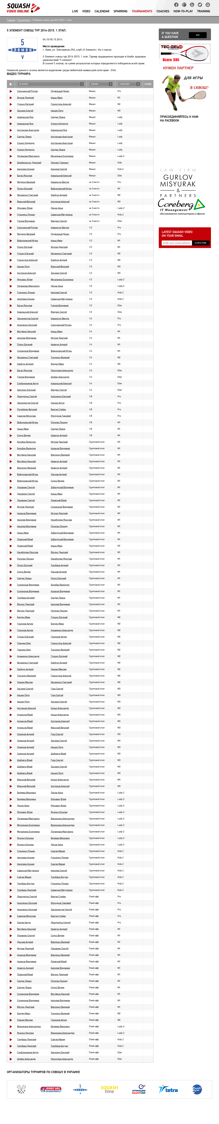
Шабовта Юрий (58, 753)
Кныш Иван (56, 97)
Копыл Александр (60, 708)
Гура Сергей (57, 688)
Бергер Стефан (58, 409)
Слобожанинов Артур (27, 383)
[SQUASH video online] (23, 7)
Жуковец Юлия (25, 208)
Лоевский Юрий (59, 500)
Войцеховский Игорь (61, 188)
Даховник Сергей (26, 487)
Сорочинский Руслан (27, 91)
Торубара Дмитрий (26, 890)
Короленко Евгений (27, 325)
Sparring (120, 11)
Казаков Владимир (60, 448)
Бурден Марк (57, 364)
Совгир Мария (58, 851)
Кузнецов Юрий (25, 714)
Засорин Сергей (25, 110)
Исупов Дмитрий (25, 97)
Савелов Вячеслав (26, 415)
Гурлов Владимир (26, 221)
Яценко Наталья (59, 812)
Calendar (102, 11)
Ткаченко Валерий (60, 357)
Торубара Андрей (59, 565)
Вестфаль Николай (26, 331)
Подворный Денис (60, 91)
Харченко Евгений (26, 390)
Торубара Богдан (59, 877)
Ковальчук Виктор (60, 182)
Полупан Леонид (59, 422)
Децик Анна (57, 208)
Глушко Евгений (25, 104)
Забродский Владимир (62, 487)
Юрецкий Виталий (26, 201)
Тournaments (142, 11)
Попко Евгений (24, 188)
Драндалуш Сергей (27, 396)
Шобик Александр (60, 377)
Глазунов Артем (25, 623)
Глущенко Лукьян (26, 214)
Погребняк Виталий (27, 409)
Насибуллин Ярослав (61, 519)
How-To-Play (183, 11)
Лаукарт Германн (59, 162)
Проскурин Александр (62, 370)
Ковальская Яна (25, 117)
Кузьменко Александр (62, 630)
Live (75, 11)
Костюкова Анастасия (28, 130)
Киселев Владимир (26, 338)
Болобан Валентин (26, 441)
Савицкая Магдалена (62, 214)
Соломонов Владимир (28, 351)
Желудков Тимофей (61, 415)
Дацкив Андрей (59, 474)
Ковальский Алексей (61, 175)
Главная (11, 20)
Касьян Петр (57, 110)
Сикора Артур (58, 403)
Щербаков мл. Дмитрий (29, 162)
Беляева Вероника (26, 792)
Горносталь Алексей (61, 104)
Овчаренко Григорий (27, 195)
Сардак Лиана (58, 117)
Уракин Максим (59, 669)
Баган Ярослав (24, 175)
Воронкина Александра (62, 818)
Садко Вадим (24, 435)
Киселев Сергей (59, 169)
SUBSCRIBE (201, 243)
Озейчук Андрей (59, 195)
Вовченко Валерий (60, 454)
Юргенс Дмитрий (59, 552)
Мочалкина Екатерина (62, 156)
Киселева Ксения (25, 169)
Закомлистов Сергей (27, 318)
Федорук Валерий (26, 182)
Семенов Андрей (25, 734)
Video (86, 11)
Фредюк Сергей (59, 221)
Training (203, 11)
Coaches (163, 11)
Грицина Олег (24, 643)
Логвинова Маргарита (28, 156)
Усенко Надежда (59, 123)
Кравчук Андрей (59, 344)
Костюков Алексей (60, 201)
